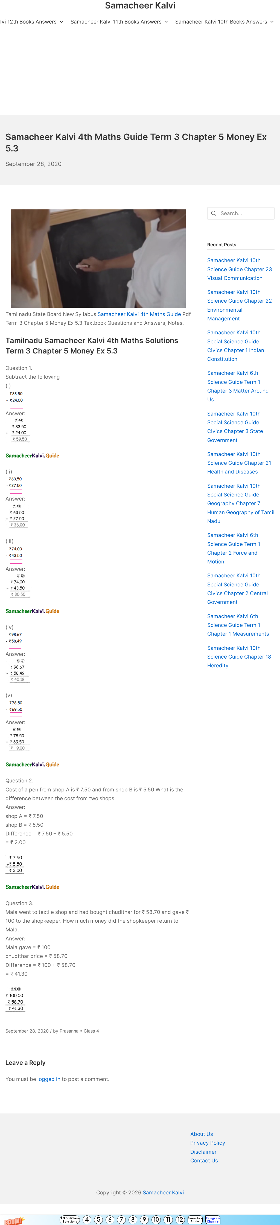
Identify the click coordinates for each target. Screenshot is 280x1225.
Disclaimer (203, 1152)
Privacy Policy (207, 1143)
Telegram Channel (213, 1219)
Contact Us (204, 1160)
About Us (201, 1134)
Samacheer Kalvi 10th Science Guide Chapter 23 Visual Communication (239, 269)
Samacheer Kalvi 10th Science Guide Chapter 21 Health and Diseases (239, 463)
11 (168, 1220)
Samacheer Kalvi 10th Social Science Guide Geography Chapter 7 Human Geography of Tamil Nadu (241, 503)
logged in (48, 1079)
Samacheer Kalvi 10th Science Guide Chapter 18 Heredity (239, 657)
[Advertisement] (140, 74)
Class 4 (91, 1031)
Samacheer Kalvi (163, 1192)
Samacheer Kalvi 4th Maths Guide (139, 314)
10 (156, 1220)
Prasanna (69, 1031)
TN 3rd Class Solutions (69, 1219)
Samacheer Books (195, 1220)
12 (180, 1220)
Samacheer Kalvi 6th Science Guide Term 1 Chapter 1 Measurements (238, 625)
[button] (140, 1220)
